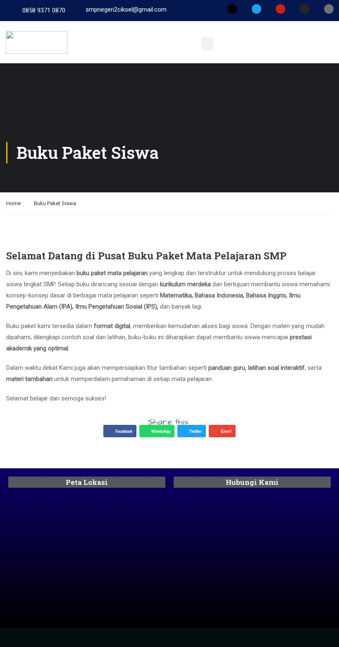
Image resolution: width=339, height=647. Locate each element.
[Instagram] (304, 9)
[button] (207, 43)
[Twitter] (256, 9)
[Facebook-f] (232, 9)
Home (13, 203)
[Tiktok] (329, 9)
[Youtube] (280, 9)
